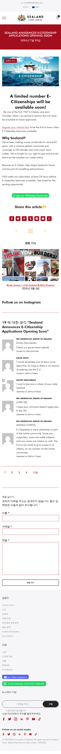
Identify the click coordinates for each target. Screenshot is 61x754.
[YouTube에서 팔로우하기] (33, 719)
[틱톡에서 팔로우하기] (39, 719)
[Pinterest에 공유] (24, 218)
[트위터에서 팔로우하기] (9, 719)
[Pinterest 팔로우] (27, 719)
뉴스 (4, 609)
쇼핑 (4, 652)
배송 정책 (6, 627)
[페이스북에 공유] (11, 218)
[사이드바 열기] (3, 380)
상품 (4, 660)
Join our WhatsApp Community (32, 195)
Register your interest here (15, 127)
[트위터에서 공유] (18, 218)
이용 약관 (6, 618)
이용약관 (10, 710)
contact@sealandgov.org (33, 2)
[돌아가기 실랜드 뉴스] (30, 231)
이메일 (7, 526)
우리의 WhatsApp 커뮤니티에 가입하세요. (26, 683)
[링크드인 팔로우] (21, 719)
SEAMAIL (6, 665)
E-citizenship (7, 669)
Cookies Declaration (10, 631)
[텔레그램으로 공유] (36, 218)
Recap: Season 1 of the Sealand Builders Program (30, 285)
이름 (6, 513)
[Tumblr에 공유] (30, 218)
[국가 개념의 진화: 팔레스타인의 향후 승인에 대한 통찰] (16, 231)
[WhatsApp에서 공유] (49, 218)
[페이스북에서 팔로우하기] (3, 719)
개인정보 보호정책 (10, 622)
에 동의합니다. (16, 710)
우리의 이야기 (8, 605)
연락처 (5, 614)
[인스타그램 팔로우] (15, 719)
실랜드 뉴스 (10, 60)
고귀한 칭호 (7, 656)
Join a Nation (7, 636)
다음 (35, 472)
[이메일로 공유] (43, 218)
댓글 (6, 540)
